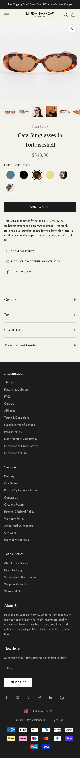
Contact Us (11, 497)
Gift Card (10, 532)
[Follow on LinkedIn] (51, 698)
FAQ (7, 396)
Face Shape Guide (16, 389)
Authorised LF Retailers (18, 525)
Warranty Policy (14, 518)
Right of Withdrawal (16, 540)
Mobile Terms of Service (19, 424)
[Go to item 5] (65, 112)
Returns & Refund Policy (19, 511)
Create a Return (14, 504)
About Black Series (16, 563)
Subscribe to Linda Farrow (21, 446)
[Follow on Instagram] (28, 698)
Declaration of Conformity (20, 439)
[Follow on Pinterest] (40, 698)
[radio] (10, 175)
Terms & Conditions (16, 417)
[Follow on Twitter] (17, 698)
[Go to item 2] (24, 112)
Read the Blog (13, 570)
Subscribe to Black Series (20, 577)
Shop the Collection (16, 584)
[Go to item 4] (51, 112)
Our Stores (11, 483)
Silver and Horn (14, 591)
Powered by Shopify (54, 720)
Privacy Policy (13, 431)
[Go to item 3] (38, 112)
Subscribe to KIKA (15, 453)
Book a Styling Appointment (21, 490)
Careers (9, 403)
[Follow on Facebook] (6, 698)
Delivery (9, 476)
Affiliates (9, 410)
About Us (10, 382)
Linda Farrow (40, 126)
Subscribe (18, 682)
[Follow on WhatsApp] (62, 698)
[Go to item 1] (10, 112)
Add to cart (40, 207)
